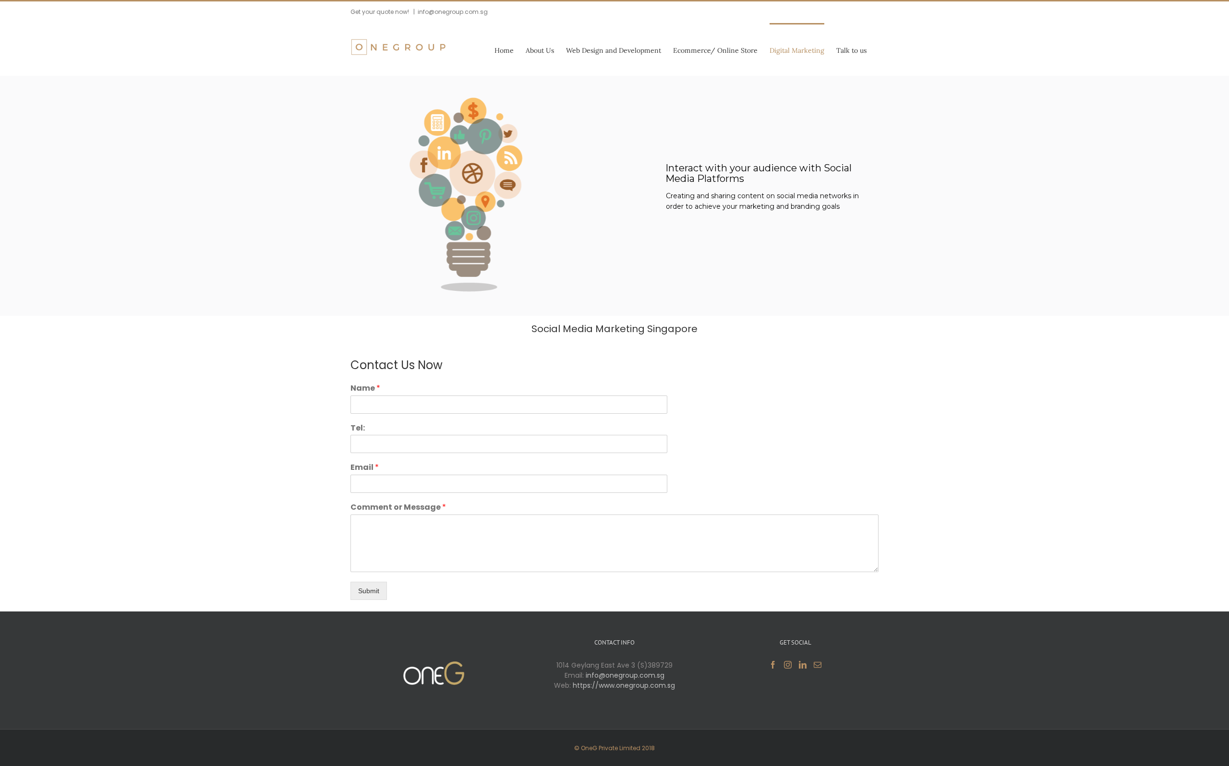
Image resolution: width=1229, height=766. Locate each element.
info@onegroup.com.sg (453, 12)
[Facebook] (773, 665)
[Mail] (817, 665)
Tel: (357, 428)
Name (365, 388)
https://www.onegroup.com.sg (624, 685)
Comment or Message (398, 508)
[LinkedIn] (803, 665)
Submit (368, 591)
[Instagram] (788, 665)
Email (364, 468)
